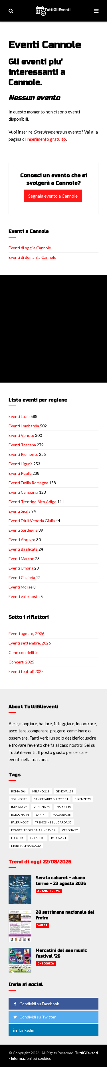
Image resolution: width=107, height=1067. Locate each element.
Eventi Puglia (20, 473)
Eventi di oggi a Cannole (30, 247)
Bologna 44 (20, 814)
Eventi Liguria (21, 463)
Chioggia (45, 963)
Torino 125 (19, 799)
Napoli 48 (63, 807)
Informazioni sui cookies (31, 1058)
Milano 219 (40, 791)
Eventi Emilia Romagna (28, 482)
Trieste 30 (37, 838)
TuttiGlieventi (86, 1053)
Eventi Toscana (22, 444)
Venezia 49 (42, 807)
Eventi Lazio (19, 416)
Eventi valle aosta (24, 596)
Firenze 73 (83, 799)
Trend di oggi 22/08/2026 (40, 862)
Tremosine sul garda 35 (53, 822)
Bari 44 (40, 814)
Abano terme (48, 891)
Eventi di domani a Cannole (32, 257)
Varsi (42, 925)
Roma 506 (18, 791)
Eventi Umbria (21, 568)
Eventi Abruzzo (22, 539)
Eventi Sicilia (20, 511)
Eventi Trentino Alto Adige (32, 501)
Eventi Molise (21, 586)
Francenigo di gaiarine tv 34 (33, 830)
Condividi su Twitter (37, 1016)
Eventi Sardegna (23, 530)
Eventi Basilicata (23, 549)
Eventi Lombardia (24, 425)
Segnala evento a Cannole (53, 195)
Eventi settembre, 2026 (30, 642)
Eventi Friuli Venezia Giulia (32, 520)
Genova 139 (64, 791)
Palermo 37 (20, 822)
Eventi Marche (21, 558)
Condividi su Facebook (39, 1003)
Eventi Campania (23, 492)
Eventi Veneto (21, 435)
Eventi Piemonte (23, 454)
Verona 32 (70, 830)
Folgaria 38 (62, 814)
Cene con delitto (24, 652)
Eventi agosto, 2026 (26, 633)
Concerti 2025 (21, 661)
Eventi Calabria (22, 577)
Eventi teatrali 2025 (26, 671)
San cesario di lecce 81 (51, 799)
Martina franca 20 (26, 845)
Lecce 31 (17, 838)
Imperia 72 (19, 807)
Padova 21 (58, 838)
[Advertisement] (53, 329)
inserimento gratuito (46, 139)
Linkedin (26, 1030)
